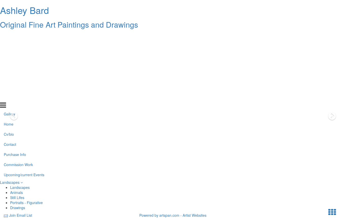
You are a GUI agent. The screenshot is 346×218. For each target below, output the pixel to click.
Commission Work (18, 86)
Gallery (9, 36)
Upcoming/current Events (24, 97)
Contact (10, 66)
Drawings (17, 207)
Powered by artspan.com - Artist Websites (172, 215)
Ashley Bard (24, 10)
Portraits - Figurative (26, 202)
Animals (16, 192)
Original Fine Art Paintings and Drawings (69, 24)
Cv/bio (9, 56)
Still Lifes (17, 197)
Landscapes (10, 182)
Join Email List (20, 215)
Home (8, 46)
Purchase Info (15, 76)
